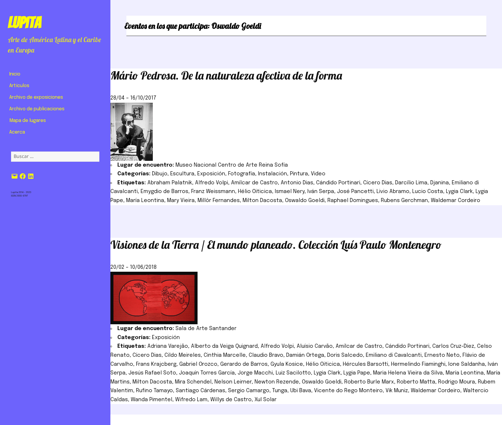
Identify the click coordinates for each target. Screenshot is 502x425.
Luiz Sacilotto (293, 373)
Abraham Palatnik (169, 183)
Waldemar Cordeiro (455, 200)
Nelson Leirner (233, 382)
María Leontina (145, 200)
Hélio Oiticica (255, 191)
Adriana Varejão (167, 346)
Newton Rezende (276, 382)
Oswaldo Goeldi (304, 200)
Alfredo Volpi (211, 183)
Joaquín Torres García (207, 373)
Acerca (17, 132)
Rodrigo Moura (456, 382)
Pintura (299, 174)
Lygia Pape (356, 373)
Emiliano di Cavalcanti (394, 355)
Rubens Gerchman (404, 200)
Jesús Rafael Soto (152, 373)
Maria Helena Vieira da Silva (408, 373)
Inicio (14, 74)
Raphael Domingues (352, 200)
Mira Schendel (193, 382)
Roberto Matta (416, 382)
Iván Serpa (320, 191)
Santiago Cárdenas (200, 390)
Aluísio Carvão (315, 346)
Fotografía (241, 174)
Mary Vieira (181, 200)
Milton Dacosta (262, 200)
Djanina (439, 183)
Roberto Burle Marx (369, 382)
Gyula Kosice (286, 364)
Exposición (211, 174)
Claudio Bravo (266, 355)
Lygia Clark (459, 191)
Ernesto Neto (442, 355)
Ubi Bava (300, 390)
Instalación (272, 174)
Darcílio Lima (411, 183)
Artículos (19, 85)
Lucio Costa (427, 191)
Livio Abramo (392, 191)
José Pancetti (355, 191)
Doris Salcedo (345, 355)
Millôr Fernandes (219, 200)
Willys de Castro (231, 399)
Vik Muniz (397, 390)
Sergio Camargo (248, 390)
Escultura (182, 174)
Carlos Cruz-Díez (453, 346)
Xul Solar (265, 399)
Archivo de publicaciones (36, 109)
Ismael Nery (289, 191)
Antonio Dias (297, 183)
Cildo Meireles (182, 355)
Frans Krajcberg (156, 364)
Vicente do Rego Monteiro (348, 390)
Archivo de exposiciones (36, 97)
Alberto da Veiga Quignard (224, 346)
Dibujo (159, 174)
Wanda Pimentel (151, 399)
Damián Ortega (305, 355)
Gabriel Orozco (198, 364)
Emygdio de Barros (164, 191)
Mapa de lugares (27, 120)
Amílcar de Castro (254, 183)
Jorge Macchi (255, 373)
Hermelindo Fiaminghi (418, 364)
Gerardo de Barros (244, 364)
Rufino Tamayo (154, 390)
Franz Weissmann (213, 191)
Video (318, 174)
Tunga (279, 390)
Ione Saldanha (466, 364)
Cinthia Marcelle (225, 355)
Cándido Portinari (338, 183)
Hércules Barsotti (365, 364)
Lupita (24, 22)
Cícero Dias (377, 183)
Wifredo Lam (191, 399)
